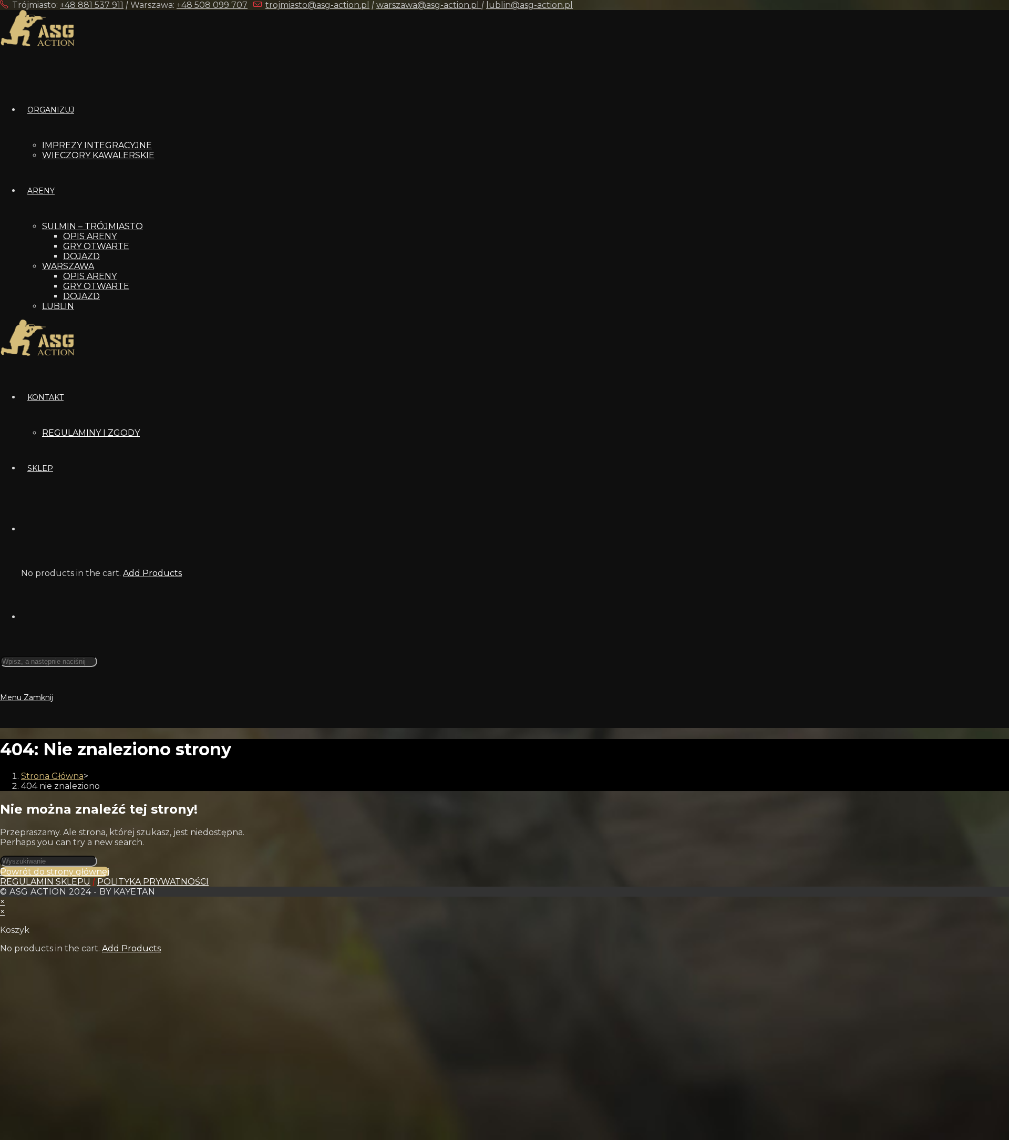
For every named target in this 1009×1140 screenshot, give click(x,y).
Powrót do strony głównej (54, 872)
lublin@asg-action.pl (529, 5)
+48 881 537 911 (91, 5)
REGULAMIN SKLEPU (45, 882)
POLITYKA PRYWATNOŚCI (153, 882)
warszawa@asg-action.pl (428, 5)
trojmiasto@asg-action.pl (317, 5)
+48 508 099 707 (212, 5)
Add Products (152, 573)
